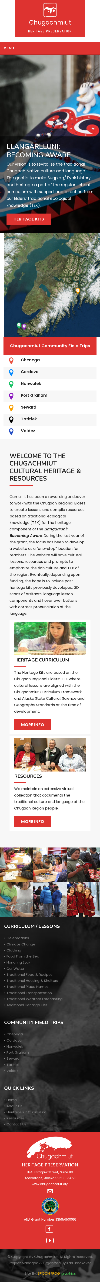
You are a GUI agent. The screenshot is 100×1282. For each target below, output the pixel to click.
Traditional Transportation (29, 992)
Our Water (15, 968)
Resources (16, 1118)
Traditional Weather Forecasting (35, 998)
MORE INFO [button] (32, 725)
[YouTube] (50, 1240)
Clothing (14, 950)
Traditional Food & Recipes (30, 974)
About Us (14, 1105)
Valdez (28, 431)
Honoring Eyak (18, 962)
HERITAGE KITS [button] (28, 219)
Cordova (30, 372)
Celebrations (18, 938)
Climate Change (21, 944)
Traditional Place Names (28, 986)
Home (12, 1099)
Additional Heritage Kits (27, 1004)
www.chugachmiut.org (50, 1184)
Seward (28, 407)
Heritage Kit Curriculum (26, 1112)
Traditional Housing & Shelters (32, 980)
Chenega (30, 360)
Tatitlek (29, 419)
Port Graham (34, 395)
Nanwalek (31, 383)
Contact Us (17, 1124)
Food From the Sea (23, 956)
